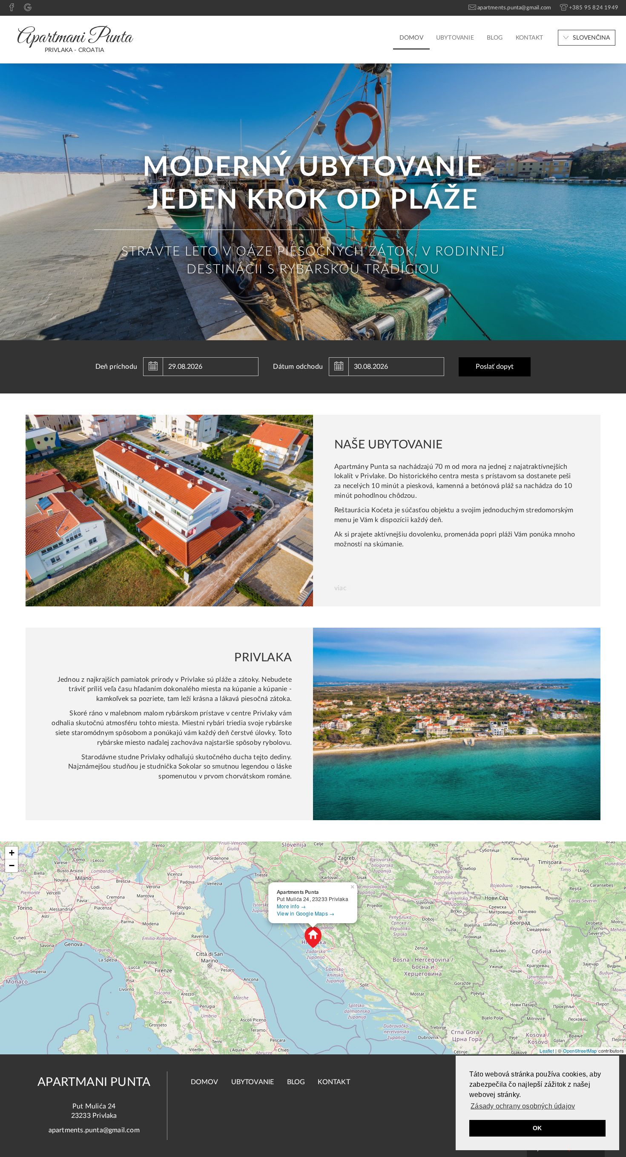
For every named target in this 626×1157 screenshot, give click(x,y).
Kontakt (529, 38)
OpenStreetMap (580, 1050)
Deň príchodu (116, 366)
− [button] (11, 865)
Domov (411, 38)
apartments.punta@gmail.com (94, 1130)
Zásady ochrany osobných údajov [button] (523, 1106)
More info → (291, 906)
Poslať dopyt (495, 366)
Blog (495, 38)
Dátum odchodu (298, 366)
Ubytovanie (455, 38)
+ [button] (11, 852)
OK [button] (537, 1128)
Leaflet (547, 1050)
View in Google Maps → (305, 913)
